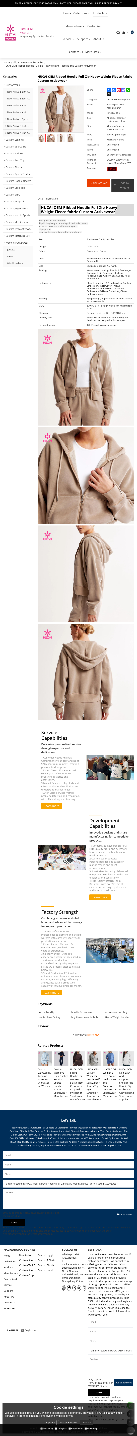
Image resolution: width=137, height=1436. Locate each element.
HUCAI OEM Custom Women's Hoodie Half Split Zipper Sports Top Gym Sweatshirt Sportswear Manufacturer (94, 1084)
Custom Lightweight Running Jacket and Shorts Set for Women (44, 1078)
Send (14, 1222)
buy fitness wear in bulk (84, 1017)
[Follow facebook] (69, 1288)
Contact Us (76, 52)
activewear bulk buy (116, 1012)
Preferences (77, 1428)
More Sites (92, 52)
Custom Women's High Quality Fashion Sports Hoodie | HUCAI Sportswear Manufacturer (61, 1083)
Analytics (62, 1428)
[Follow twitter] (79, 1288)
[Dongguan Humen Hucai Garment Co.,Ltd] (10, 32)
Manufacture (73, 26)
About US (99, 39)
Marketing (92, 1428)
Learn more (51, 806)
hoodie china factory (49, 1017)
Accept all (87, 1422)
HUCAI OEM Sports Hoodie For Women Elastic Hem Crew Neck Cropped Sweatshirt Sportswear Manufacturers (77, 1084)
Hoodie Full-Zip (46, 1012)
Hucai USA (25, 32)
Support (82, 39)
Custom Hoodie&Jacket (30, 62)
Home (67, 13)
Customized (94, 26)
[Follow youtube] (63, 1288)
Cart (129, 32)
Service (67, 39)
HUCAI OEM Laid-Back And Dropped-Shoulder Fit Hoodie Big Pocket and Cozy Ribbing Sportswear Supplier (126, 1084)
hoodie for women (81, 1012)
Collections (80, 13)
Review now (93, 1035)
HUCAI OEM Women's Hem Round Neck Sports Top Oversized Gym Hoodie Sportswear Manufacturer (110, 1083)
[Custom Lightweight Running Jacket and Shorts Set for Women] (45, 1058)
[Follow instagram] (84, 1288)
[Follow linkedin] (74, 1288)
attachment (126, 1214)
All (14, 62)
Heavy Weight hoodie (117, 1017)
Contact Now (100, 182)
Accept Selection (68, 1422)
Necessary (48, 1428)
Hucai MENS (26, 28)
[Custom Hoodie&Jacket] (112, 169)
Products (98, 13)
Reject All (50, 1422)
